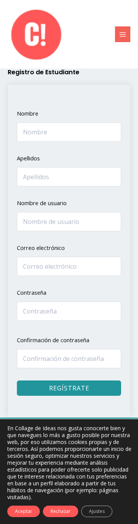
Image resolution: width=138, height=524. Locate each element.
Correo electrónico (41, 247)
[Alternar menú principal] (122, 34)
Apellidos (28, 158)
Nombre (27, 113)
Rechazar (61, 511)
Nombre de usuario (42, 203)
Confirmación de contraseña (53, 340)
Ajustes (97, 511)
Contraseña (31, 292)
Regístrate (69, 388)
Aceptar (23, 511)
